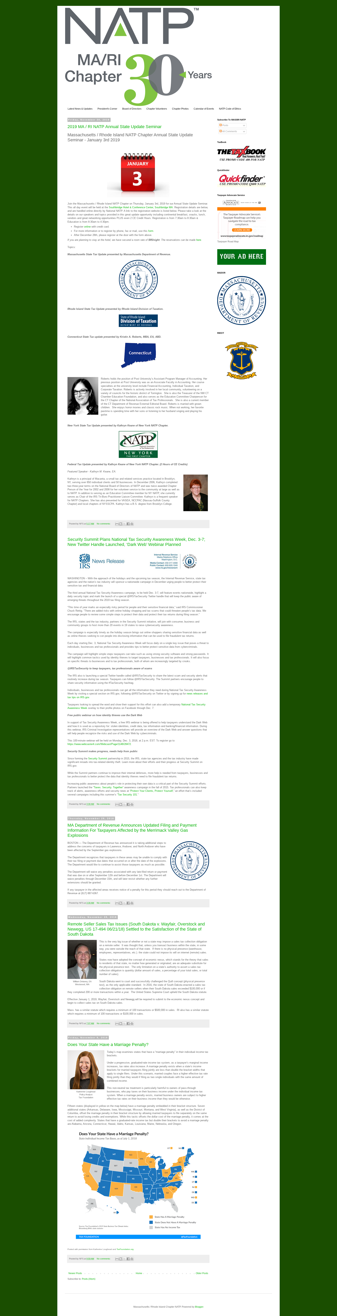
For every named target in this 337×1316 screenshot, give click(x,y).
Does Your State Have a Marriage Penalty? (107, 1044)
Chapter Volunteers (156, 108)
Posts (225, 125)
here (198, 239)
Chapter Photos (180, 108)
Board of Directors (131, 108)
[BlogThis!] (121, 524)
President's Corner (107, 108)
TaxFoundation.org (125, 1249)
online (87, 226)
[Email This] (117, 524)
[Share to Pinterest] (132, 524)
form (150, 230)
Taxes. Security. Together (108, 787)
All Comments (229, 131)
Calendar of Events (204, 108)
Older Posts (202, 1273)
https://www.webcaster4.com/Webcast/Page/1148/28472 (99, 744)
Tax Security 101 (127, 794)
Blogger (199, 1306)
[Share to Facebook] (128, 524)
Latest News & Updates (80, 108)
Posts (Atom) (88, 1279)
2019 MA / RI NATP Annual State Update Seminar (114, 126)
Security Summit (97, 758)
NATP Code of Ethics (230, 108)
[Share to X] (124, 524)
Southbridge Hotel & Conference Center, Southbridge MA (141, 207)
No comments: (104, 524)
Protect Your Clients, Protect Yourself (151, 790)
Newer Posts (75, 1273)
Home (139, 1273)
